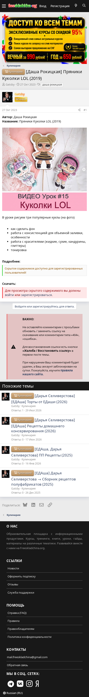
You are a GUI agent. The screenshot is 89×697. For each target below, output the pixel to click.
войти (9, 295)
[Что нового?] (76, 5)
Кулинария (29, 406)
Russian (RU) (14, 693)
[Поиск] (84, 5)
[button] (4, 6)
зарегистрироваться (36, 295)
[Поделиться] (79, 110)
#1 (85, 110)
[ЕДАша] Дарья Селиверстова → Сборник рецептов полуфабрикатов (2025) (43, 478)
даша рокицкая (52, 84)
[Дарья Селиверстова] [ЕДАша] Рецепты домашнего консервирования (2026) (43, 425)
